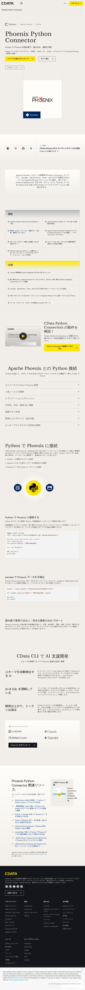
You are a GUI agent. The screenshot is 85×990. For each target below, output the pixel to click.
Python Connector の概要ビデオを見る (60, 347)
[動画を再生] (23, 336)
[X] (10, 886)
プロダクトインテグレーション (52, 910)
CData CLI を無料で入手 (48, 151)
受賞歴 (65, 916)
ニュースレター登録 (11, 957)
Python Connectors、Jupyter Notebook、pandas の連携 (69, 794)
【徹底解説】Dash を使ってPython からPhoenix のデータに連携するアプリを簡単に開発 (30, 808)
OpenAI (26, 960)
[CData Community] (21, 886)
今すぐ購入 (45, 59)
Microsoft (27, 953)
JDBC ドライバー (11, 909)
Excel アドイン (10, 925)
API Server (8, 919)
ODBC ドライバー (11, 906)
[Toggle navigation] (21, 3)
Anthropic (27, 943)
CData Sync (28, 906)
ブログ (7, 950)
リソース (8, 953)
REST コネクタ (10, 922)
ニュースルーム (68, 912)
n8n (25, 957)
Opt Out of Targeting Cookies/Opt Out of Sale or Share (64, 984)
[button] (42, 384)
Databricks (28, 947)
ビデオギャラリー (11, 963)
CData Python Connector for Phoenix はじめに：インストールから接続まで (30, 845)
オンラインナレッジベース (37, 854)
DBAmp (27, 916)
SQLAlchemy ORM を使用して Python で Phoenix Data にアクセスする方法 (30, 801)
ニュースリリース (68, 909)
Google (26, 950)
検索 (65, 3)
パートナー (47, 920)
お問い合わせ (75, 3)
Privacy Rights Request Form (18, 980)
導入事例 (8, 947)
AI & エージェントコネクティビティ (52, 916)
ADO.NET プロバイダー (12, 912)
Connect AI (28, 909)
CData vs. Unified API (51, 926)
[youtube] (14, 886)
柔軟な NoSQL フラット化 (18, 231)
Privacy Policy (19, 978)
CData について (68, 906)
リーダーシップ (68, 919)
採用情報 (66, 925)
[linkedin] (6, 886)
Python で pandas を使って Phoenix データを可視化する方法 (31, 815)
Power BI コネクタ (11, 929)
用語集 (7, 960)
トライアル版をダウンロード (18, 59)
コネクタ (46, 906)
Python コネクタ (10, 916)
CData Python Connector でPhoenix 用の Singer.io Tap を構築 (30, 827)
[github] (17, 886)
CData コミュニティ (12, 943)
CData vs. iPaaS (49, 923)
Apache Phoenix (26, 24)
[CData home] (9, 3)
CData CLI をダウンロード (21, 745)
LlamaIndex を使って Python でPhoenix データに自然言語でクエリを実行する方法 (30, 833)
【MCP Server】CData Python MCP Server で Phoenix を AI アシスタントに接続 (31, 839)
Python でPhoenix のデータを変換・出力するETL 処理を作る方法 (31, 821)
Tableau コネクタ (11, 932)
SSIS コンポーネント (31, 912)
